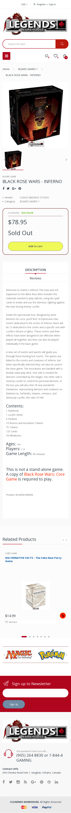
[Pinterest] (19, 188)
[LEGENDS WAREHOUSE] (35, 24)
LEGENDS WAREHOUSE (25, 802)
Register (41, 4)
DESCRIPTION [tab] (35, 270)
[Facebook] (3, 188)
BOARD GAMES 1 (28, 69)
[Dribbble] (49, 781)
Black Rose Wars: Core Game (35, 476)
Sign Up (14, 704)
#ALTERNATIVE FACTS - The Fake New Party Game (33, 559)
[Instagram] (18, 781)
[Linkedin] (56, 781)
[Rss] (25, 781)
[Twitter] (8, 188)
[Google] (14, 188)
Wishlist (13, 622)
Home (6, 69)
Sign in (52, 4)
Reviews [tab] (35, 278)
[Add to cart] (63, 616)
